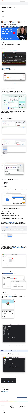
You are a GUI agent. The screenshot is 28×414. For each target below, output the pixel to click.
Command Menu (15, 50)
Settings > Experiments (5, 391)
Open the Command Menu (5, 68)
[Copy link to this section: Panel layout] (6, 244)
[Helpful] (25, 5)
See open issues (2, 405)
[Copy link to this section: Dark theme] (6, 48)
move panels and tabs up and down (11, 222)
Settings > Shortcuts (4, 387)
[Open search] (17, 0)
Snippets (11, 350)
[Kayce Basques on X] (4, 22)
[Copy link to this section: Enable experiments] (9, 389)
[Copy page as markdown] (14, 7)
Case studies (11, 405)
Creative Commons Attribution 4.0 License (22, 397)
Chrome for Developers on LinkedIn (23, 406)
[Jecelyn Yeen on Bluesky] (14, 22)
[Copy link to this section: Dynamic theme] (7, 86)
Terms (1, 410)
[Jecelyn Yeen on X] (12, 22)
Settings (10, 50)
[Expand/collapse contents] (1, 19)
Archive (11, 406)
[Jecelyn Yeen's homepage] (15, 22)
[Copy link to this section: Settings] (5, 42)
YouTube (20, 405)
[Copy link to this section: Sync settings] (7, 292)
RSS (19, 407)
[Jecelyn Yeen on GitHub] (13, 22)
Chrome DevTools (7, 3)
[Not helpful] (26, 5)
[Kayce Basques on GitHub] (5, 22)
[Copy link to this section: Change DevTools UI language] (13, 271)
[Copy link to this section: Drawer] (4, 114)
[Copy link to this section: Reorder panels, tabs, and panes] (14, 213)
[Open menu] (1, 1)
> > (17, 83)
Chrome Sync (10, 296)
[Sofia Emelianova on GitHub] (20, 22)
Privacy (4, 410)
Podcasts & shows (12, 407)
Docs (2, 3)
